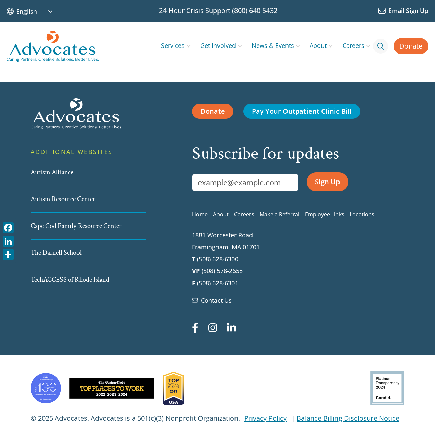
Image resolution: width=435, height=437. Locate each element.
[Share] (8, 254)
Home (200, 214)
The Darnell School (56, 252)
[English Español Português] (37, 11)
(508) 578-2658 (222, 271)
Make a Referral (279, 214)
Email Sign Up (408, 10)
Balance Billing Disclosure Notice (348, 418)
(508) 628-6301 (217, 283)
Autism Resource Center (63, 199)
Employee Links (324, 214)
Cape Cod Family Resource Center (76, 226)
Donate (410, 46)
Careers (353, 45)
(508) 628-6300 (217, 259)
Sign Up (327, 181)
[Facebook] (8, 227)
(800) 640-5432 (254, 10)
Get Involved (218, 45)
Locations (362, 214)
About (318, 45)
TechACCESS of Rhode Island (70, 279)
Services (173, 45)
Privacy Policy (265, 418)
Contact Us (216, 300)
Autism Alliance (52, 172)
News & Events (272, 45)
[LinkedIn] (8, 240)
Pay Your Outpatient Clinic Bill (302, 111)
